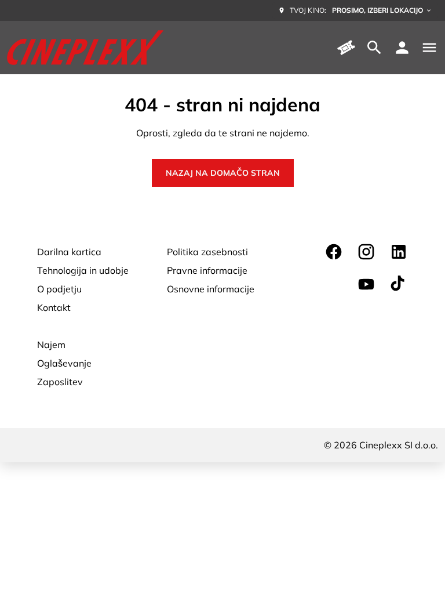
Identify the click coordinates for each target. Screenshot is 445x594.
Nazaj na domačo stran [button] (223, 173)
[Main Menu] (429, 47)
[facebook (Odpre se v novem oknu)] (333, 251)
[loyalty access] (402, 47)
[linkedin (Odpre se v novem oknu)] (398, 251)
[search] (374, 47)
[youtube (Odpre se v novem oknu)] (366, 284)
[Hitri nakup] (346, 47)
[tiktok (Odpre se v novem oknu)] (398, 284)
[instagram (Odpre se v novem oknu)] (366, 251)
